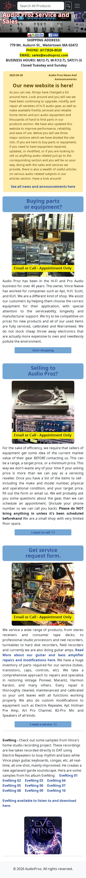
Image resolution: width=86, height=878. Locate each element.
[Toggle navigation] (77, 6)
